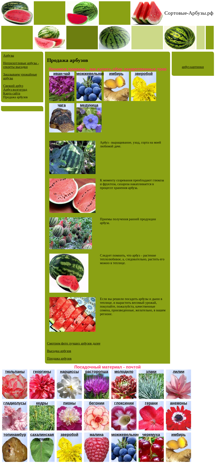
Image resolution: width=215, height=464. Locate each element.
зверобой (144, 74)
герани (151, 403)
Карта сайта (11, 93)
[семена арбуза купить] (68, 291)
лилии (178, 372)
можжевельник (90, 74)
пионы (69, 403)
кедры (42, 403)
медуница (89, 105)
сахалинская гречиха (42, 437)
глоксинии (124, 403)
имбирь (116, 74)
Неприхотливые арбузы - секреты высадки (21, 65)
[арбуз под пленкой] (72, 330)
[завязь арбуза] (70, 248)
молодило (123, 372)
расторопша (96, 372)
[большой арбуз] (72, 212)
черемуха (151, 435)
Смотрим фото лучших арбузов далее (73, 343)
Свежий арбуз (13, 86)
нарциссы (69, 372)
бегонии (96, 403)
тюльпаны (15, 372)
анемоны (178, 403)
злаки (151, 372)
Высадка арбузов (59, 351)
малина (97, 435)
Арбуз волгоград (15, 89)
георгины (42, 372)
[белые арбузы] (72, 173)
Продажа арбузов (59, 358)
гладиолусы (14, 403)
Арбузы (8, 55)
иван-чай (61, 74)
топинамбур (14, 435)
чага (62, 105)
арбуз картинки (193, 67)
